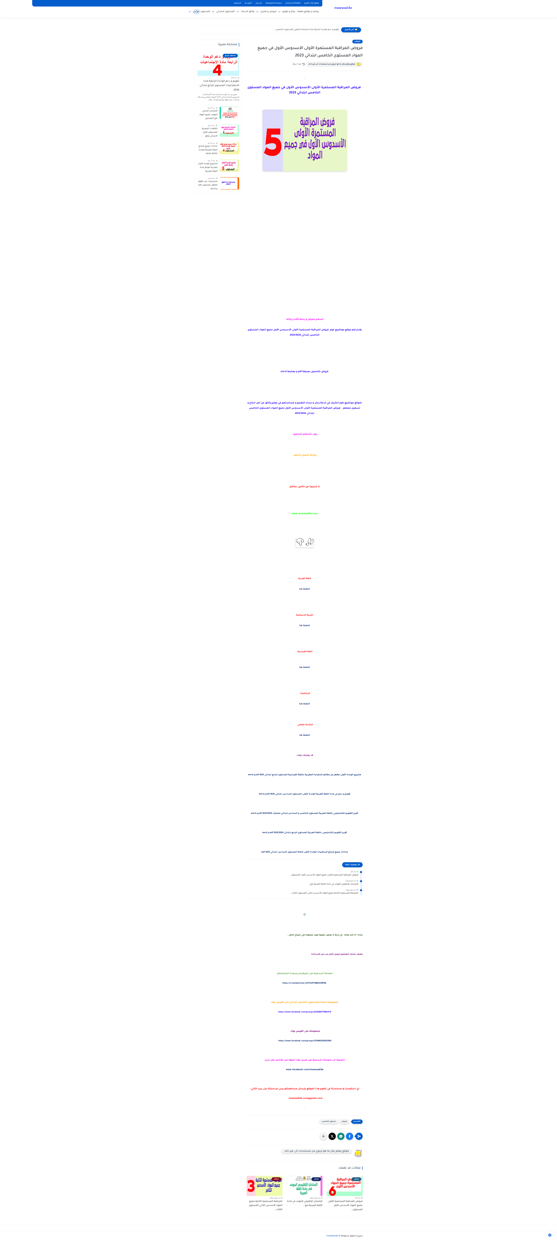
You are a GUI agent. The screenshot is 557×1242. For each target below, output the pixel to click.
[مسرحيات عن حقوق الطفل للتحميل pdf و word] (229, 183)
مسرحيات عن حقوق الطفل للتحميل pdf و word (207, 185)
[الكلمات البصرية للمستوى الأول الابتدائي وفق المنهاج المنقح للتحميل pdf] (229, 130)
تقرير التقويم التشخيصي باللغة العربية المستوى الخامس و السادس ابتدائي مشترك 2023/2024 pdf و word (304, 813)
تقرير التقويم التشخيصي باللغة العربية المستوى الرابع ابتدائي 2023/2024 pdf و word (304, 833)
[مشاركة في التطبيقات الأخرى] (323, 1136)
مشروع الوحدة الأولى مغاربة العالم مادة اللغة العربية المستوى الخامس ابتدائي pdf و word (207, 168)
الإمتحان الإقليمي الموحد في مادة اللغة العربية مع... (333, 884)
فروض (357, 41)
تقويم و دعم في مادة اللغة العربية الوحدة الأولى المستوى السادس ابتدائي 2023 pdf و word (305, 794)
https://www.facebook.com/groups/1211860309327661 (304, 1041)
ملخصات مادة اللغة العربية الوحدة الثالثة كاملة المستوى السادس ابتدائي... (302, 30)
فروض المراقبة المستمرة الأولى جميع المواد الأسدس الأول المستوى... (323, 875)
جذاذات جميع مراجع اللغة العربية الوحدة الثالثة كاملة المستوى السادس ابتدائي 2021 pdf (208, 150)
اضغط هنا (304, 589)
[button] (349, 1136)
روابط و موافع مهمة (308, 11)
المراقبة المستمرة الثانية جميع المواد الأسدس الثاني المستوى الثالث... (324, 893)
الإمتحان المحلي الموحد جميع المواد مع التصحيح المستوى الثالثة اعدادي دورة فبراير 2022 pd (208, 115)
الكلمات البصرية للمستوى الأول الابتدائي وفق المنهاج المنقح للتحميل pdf (209, 133)
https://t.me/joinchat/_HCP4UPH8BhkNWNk (304, 983)
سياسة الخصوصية (274, 3)
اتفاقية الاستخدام (293, 3)
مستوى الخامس (329, 1122)
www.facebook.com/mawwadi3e (304, 1069)
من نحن (259, 3)
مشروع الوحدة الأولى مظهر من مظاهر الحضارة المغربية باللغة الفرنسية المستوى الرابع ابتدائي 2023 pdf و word (304, 775)
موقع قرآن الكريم (311, 3)
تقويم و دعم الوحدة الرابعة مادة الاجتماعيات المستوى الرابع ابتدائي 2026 (219, 86)
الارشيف (237, 3)
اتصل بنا (248, 3)
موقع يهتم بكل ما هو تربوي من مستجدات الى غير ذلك (331, 64)
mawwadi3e (343, 8)
